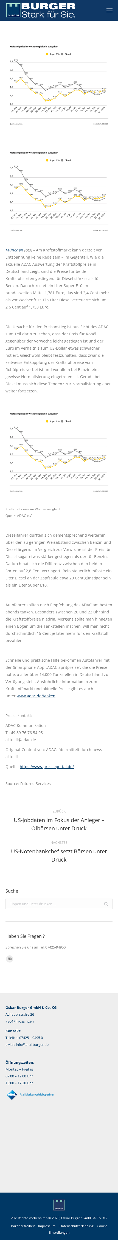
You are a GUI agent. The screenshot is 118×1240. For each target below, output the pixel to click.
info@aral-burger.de (32, 1044)
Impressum (46, 1226)
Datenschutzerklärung (77, 1226)
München (14, 250)
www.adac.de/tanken (36, 695)
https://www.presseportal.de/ (47, 766)
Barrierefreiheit (23, 1226)
